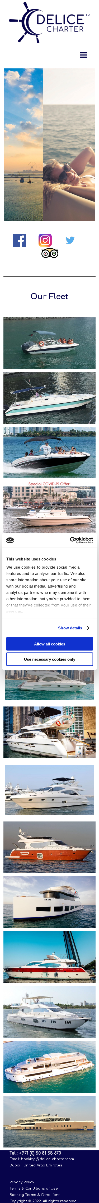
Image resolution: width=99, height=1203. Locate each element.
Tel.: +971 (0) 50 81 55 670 (35, 1153)
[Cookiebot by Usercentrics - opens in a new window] (70, 540)
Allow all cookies (49, 643)
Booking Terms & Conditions (35, 1195)
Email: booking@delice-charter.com (42, 1159)
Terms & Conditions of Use (34, 1188)
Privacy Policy (22, 1182)
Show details (70, 628)
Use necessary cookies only (49, 659)
